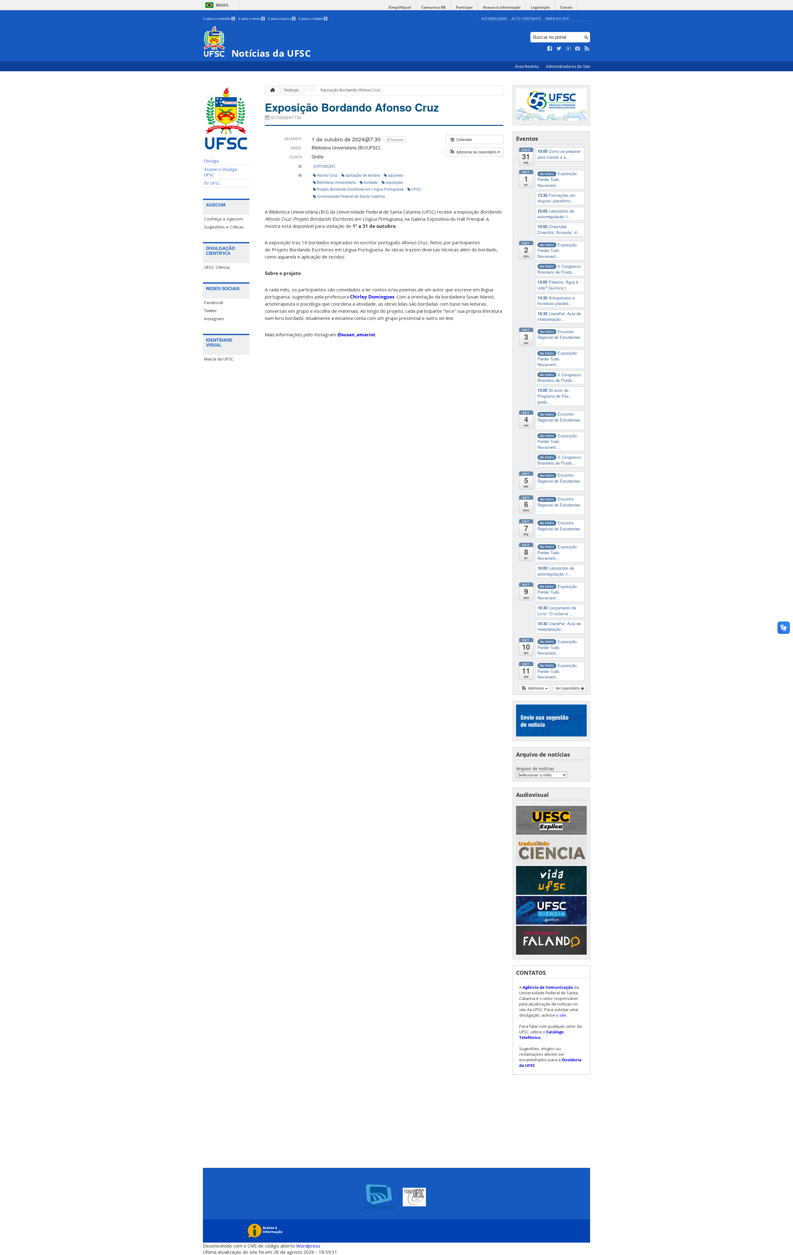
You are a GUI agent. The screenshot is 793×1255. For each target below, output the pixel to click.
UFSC (416, 189)
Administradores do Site (568, 66)
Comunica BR (433, 7)
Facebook (213, 302)
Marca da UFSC (219, 359)
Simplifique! (399, 7)
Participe (464, 7)
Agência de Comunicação (548, 987)
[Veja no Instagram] (577, 48)
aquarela (395, 175)
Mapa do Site (557, 18)
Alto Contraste (526, 18)
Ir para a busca (281, 18)
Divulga (211, 161)
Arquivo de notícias (535, 768)
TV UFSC (212, 183)
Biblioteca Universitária (336, 182)
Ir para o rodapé (312, 18)
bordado (371, 182)
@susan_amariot (356, 334)
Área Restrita (527, 66)
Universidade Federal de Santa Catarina (351, 196)
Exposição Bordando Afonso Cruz (350, 90)
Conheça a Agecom (223, 219)
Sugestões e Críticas (224, 227)
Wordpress (308, 1246)
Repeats (397, 139)
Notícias (291, 90)
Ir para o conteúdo (218, 18)
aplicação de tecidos (362, 175)
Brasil (222, 5)
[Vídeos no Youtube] (568, 48)
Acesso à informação (501, 7)
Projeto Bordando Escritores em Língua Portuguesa (360, 189)
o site (561, 1015)
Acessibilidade (494, 18)
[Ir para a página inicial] (271, 90)
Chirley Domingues (372, 297)
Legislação (540, 7)
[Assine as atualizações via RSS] (587, 48)
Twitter (210, 310)
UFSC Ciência (217, 267)
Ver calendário (568, 688)
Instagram (214, 318)
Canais (566, 7)
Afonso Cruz (327, 175)
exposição (324, 166)
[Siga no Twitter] (559, 48)
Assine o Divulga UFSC (220, 172)
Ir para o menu (251, 18)
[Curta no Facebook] (549, 48)
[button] (474, 152)
